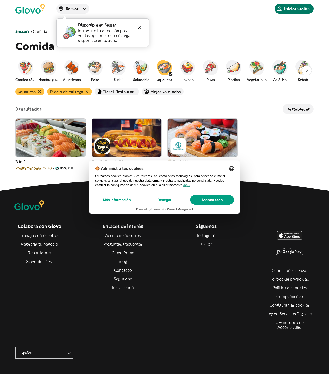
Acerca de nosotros (123, 235)
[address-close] (139, 28)
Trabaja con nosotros (39, 235)
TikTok (206, 244)
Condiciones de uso (289, 270)
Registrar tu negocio (39, 244)
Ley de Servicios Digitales (289, 313)
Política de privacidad (289, 279)
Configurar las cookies (289, 305)
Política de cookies (289, 287)
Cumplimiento (289, 296)
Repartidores (39, 252)
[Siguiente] (307, 70)
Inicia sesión (123, 287)
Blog (123, 261)
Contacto (123, 270)
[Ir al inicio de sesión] (30, 9)
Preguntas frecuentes (123, 244)
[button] (25, 70)
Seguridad (123, 278)
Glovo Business (39, 261)
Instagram (206, 235)
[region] (164, 70)
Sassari (22, 31)
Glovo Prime (123, 252)
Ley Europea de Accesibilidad (290, 325)
